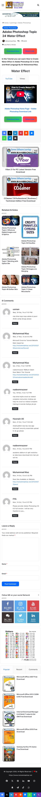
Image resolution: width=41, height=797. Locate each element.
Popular (6, 669)
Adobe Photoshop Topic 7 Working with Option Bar (10, 261)
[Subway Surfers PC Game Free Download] (8, 754)
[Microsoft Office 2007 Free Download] (8, 684)
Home (6, 23)
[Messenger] (31, 133)
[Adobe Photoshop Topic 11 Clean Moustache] (30, 280)
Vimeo (22, 79)
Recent (19, 669)
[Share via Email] (15, 138)
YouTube (9, 79)
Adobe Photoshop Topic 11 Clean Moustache (28, 289)
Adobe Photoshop (24, 23)
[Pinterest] (20, 133)
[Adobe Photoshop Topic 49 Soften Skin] (11, 280)
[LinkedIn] (15, 133)
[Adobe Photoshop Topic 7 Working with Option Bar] (11, 252)
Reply (15, 323)
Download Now (13, 51)
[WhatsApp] (4, 138)
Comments (33, 669)
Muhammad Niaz (10, 41)
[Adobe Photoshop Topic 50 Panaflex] (30, 227)
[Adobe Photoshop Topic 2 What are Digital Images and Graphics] (11, 221)
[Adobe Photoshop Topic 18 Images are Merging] (30, 256)
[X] (10, 133)
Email (4, 574)
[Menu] (3, 5)
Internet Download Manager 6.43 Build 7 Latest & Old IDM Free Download (27, 714)
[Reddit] (26, 133)
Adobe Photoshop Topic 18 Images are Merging (29, 269)
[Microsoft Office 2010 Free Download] (8, 736)
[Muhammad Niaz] (15, 5)
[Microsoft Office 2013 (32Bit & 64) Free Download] (8, 701)
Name (4, 564)
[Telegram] (10, 138)
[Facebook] (4, 133)
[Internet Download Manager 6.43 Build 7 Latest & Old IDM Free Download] (8, 719)
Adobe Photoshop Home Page (17, 109)
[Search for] (38, 5)
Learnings (13, 23)
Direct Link (29, 51)
